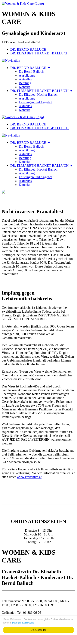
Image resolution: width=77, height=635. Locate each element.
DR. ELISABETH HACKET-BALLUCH (39, 53)
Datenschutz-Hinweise (23, 622)
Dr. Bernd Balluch (31, 71)
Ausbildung (27, 75)
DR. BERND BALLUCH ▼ (30, 68)
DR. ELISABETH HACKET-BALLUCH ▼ (41, 91)
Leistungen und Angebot (35, 102)
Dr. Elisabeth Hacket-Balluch (38, 94)
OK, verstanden (38, 629)
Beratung (25, 83)
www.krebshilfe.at (29, 477)
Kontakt (24, 87)
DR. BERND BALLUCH (28, 49)
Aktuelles (25, 79)
